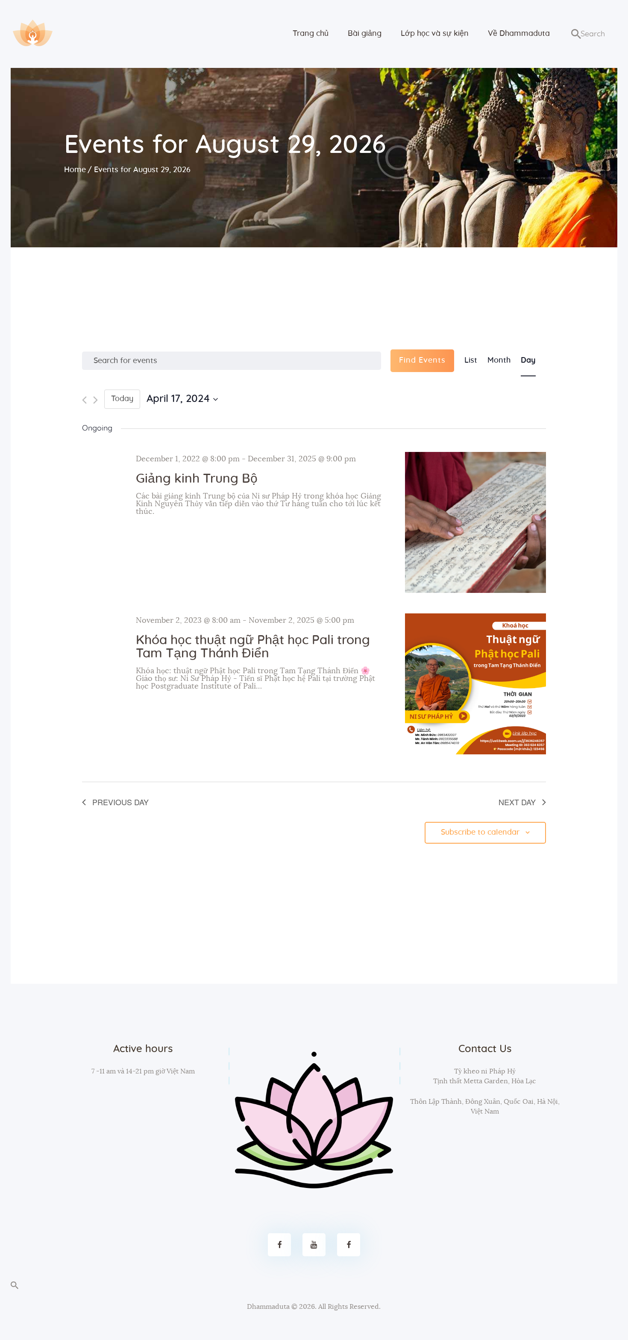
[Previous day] (84, 400)
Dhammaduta (268, 1306)
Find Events (422, 360)
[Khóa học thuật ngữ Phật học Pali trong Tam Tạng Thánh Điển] (475, 683)
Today (122, 399)
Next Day (517, 801)
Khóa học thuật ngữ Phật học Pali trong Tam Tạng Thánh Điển (253, 647)
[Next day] (95, 400)
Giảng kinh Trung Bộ (197, 478)
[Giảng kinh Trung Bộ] (475, 522)
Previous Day (120, 801)
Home (75, 170)
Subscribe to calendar (480, 832)
